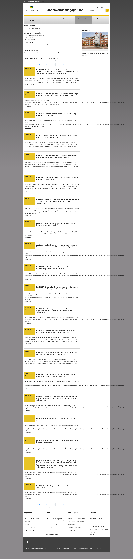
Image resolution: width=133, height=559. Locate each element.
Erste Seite (38, 64)
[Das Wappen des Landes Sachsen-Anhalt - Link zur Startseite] (31, 9)
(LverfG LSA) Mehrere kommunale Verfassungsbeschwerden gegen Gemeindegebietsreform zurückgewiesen (56, 156)
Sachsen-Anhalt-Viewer (30, 527)
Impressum (97, 548)
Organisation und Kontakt (32, 19)
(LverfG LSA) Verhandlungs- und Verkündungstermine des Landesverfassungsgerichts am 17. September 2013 (57, 375)
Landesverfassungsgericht (64, 10)
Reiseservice (27, 524)
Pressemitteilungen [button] (83, 18)
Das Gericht (86, 30)
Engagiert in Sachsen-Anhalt (31, 518)
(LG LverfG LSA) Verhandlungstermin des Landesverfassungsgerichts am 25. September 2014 (57, 136)
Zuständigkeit (49, 18)
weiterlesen (28, 86)
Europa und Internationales (53, 525)
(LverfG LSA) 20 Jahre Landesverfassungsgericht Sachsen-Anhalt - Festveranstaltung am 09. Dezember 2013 (57, 288)
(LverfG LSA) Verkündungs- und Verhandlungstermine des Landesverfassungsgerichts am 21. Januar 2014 (57, 268)
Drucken (29, 542)
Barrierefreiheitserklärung (85, 548)
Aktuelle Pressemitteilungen (97, 523)
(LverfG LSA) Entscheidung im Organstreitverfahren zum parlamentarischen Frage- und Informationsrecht (57, 353)
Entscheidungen (66, 18)
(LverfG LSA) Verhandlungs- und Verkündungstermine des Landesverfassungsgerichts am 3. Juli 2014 (57, 224)
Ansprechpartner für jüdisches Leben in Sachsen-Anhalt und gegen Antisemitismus (55, 520)
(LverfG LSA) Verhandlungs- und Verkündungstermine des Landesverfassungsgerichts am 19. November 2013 (57, 332)
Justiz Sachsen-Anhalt (52, 528)
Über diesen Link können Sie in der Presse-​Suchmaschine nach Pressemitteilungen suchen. (48, 52)
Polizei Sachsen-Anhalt (52, 531)
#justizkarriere (71, 524)
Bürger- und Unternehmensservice (99, 529)
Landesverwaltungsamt (52, 534)
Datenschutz (100, 18)
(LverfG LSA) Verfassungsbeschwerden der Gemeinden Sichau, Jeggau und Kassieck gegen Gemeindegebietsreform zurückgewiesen (57, 310)
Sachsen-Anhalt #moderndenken (76, 518)
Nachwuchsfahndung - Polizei (76, 521)
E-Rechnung (27, 521)
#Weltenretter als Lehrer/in (75, 527)
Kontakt (74, 548)
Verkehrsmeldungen (29, 530)
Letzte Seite (65, 64)
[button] (32, 1)
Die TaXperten (71, 530)
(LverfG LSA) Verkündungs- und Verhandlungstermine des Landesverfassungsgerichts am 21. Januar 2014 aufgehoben (57, 246)
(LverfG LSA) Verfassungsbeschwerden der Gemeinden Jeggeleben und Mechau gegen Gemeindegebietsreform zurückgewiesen (57, 201)
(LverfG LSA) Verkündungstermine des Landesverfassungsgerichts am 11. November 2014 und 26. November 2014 (57, 94)
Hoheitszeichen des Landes (97, 526)
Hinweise (57, 548)
